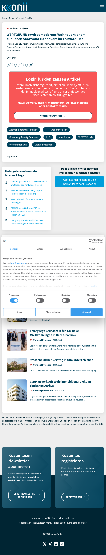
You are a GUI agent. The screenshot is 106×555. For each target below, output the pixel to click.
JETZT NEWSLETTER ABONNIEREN (25, 495)
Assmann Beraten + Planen (23, 129)
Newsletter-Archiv (42, 522)
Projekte (28, 18)
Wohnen (19, 18)
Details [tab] (40, 249)
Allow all (86, 312)
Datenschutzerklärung (63, 518)
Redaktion (59, 522)
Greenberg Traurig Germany (23, 137)
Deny (19, 312)
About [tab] (92, 249)
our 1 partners (18, 263)
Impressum (12, 156)
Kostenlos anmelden (51, 115)
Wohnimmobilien (18, 144)
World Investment (44, 144)
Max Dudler (64, 137)
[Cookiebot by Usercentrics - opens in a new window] (91, 241)
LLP (48, 137)
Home (4, 18)
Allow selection (53, 312)
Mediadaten (25, 522)
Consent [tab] (14, 249)
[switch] (40, 300)
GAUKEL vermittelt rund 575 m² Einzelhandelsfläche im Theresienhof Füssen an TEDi (28, 211)
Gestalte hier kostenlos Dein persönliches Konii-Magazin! (79, 182)
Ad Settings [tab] (66, 249)
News (11, 18)
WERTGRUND (85, 137)
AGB (47, 518)
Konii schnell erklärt (77, 522)
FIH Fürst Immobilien (56, 129)
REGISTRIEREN (74, 497)
